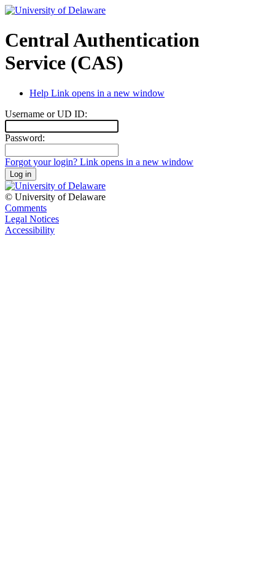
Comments (26, 208)
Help (97, 93)
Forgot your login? (99, 162)
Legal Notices (32, 219)
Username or (46, 114)
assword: (25, 138)
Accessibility (30, 230)
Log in (20, 174)
